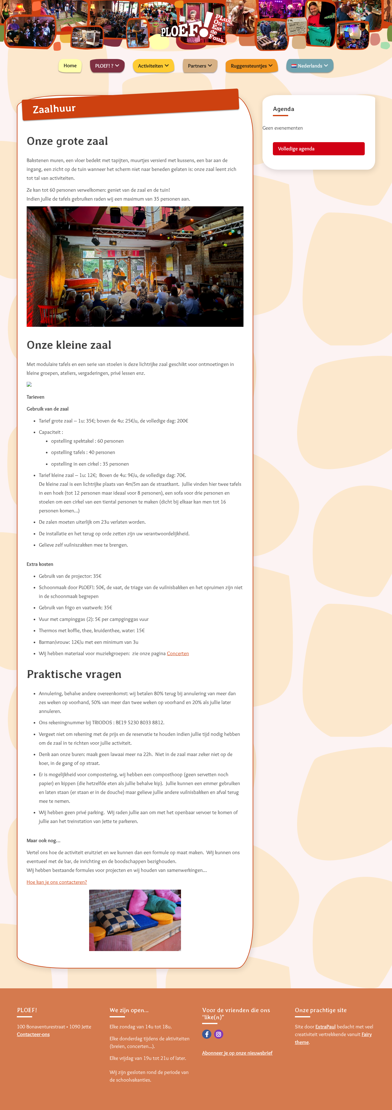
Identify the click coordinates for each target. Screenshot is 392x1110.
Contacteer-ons (33, 1034)
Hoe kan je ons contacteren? (57, 882)
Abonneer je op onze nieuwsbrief (237, 1053)
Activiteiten (150, 66)
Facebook (206, 1034)
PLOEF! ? (104, 66)
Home (70, 65)
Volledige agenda (296, 149)
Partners (197, 66)
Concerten (178, 653)
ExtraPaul (325, 1026)
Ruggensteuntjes (249, 66)
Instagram (218, 1034)
